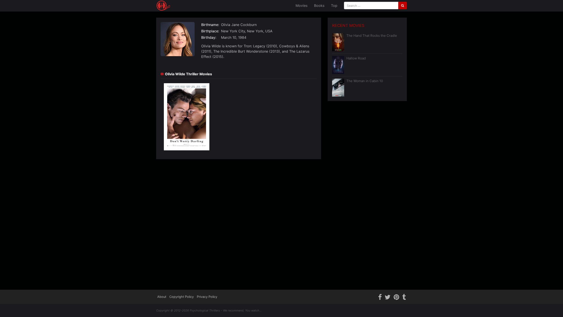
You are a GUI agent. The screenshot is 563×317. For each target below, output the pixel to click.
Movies (301, 5)
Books (319, 5)
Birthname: (210, 24)
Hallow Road (356, 58)
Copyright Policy (181, 297)
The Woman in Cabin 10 (364, 81)
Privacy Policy (207, 297)
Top (334, 5)
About (161, 297)
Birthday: (208, 37)
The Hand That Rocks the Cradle (371, 35)
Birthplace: (210, 31)
